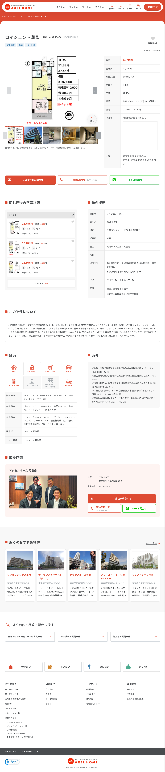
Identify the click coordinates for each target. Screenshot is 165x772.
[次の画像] (95, 90)
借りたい (60, 7)
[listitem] (14, 135)
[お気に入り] (72, 221)
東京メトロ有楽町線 (132, 160)
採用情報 (130, 694)
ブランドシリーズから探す (18, 726)
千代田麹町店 (51, 699)
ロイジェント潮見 (26, 16)
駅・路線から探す (12, 689)
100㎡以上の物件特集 (16, 733)
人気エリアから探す (13, 713)
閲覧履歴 (90, 699)
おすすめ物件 (10, 708)
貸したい (86, 7)
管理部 (48, 703)
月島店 (48, 694)
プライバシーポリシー (29, 751)
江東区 (132, 117)
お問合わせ (153, 6)
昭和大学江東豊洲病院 (117, 289)
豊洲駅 (145, 160)
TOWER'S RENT (14, 722)
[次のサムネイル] (98, 135)
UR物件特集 (12, 729)
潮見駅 (135, 156)
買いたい (73, 7)
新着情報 (90, 689)
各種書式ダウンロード (95, 703)
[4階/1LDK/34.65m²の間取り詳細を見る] (41, 267)
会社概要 (130, 689)
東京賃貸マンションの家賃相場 (20, 737)
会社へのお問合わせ (135, 699)
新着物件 (9, 703)
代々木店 (49, 689)
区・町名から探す (12, 694)
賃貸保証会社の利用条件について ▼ (124, 271)
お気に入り (91, 694)
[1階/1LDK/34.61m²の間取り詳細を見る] (41, 228)
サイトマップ (10, 751)
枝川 (137, 117)
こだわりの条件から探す (15, 699)
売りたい (99, 7)
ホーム (4, 16)
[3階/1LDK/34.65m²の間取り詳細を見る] (41, 248)
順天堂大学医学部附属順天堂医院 (122, 294)
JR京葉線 (127, 156)
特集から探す (10, 718)
